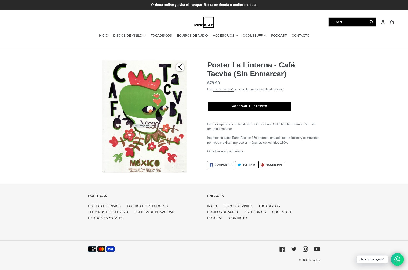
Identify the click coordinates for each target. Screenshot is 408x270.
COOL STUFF (282, 212)
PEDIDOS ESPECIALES (105, 218)
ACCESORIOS (255, 212)
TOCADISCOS (269, 206)
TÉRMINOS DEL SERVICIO (108, 212)
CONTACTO (238, 218)
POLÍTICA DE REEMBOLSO (147, 206)
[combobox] (352, 22)
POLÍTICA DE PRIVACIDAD (154, 212)
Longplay (314, 260)
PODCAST (215, 218)
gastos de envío (223, 89)
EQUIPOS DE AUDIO (222, 212)
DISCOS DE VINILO (237, 206)
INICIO (212, 206)
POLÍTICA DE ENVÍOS (104, 206)
